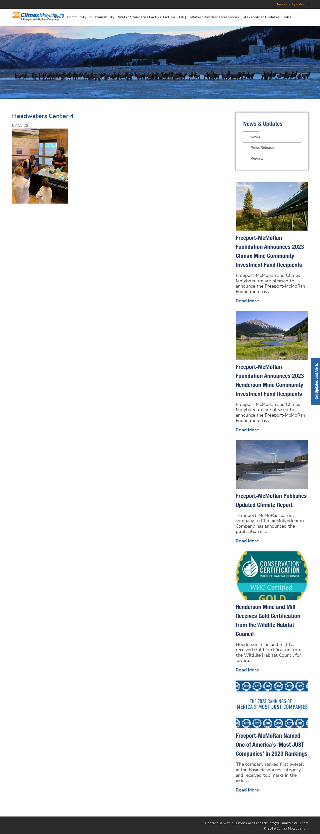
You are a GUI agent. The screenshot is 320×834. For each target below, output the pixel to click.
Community (76, 17)
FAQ (182, 17)
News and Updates (290, 4)
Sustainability (102, 17)
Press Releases (263, 147)
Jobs (287, 17)
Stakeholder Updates (261, 17)
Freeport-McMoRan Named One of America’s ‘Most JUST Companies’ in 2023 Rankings (272, 744)
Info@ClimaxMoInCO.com (288, 823)
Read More (247, 301)
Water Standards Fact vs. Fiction (146, 17)
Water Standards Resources (214, 17)
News (255, 136)
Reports (257, 158)
